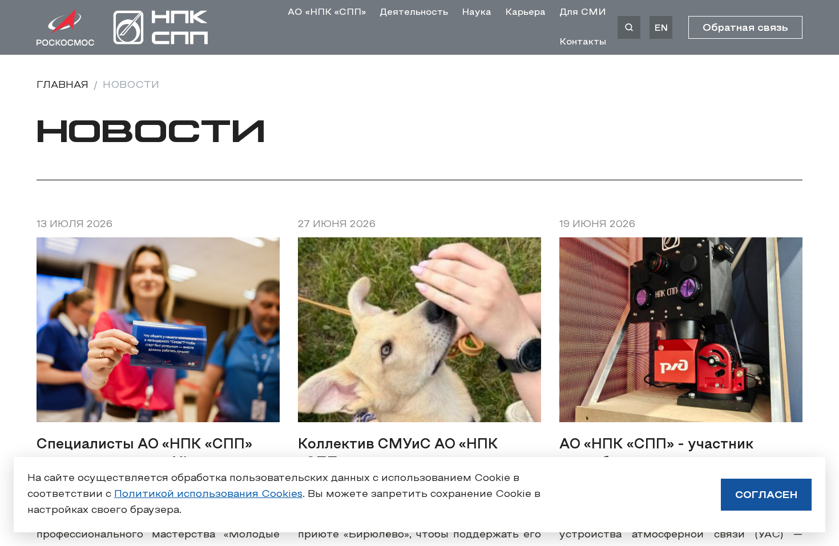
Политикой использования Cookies (208, 494)
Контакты (582, 42)
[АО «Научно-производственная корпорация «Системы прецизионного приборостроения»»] (161, 27)
